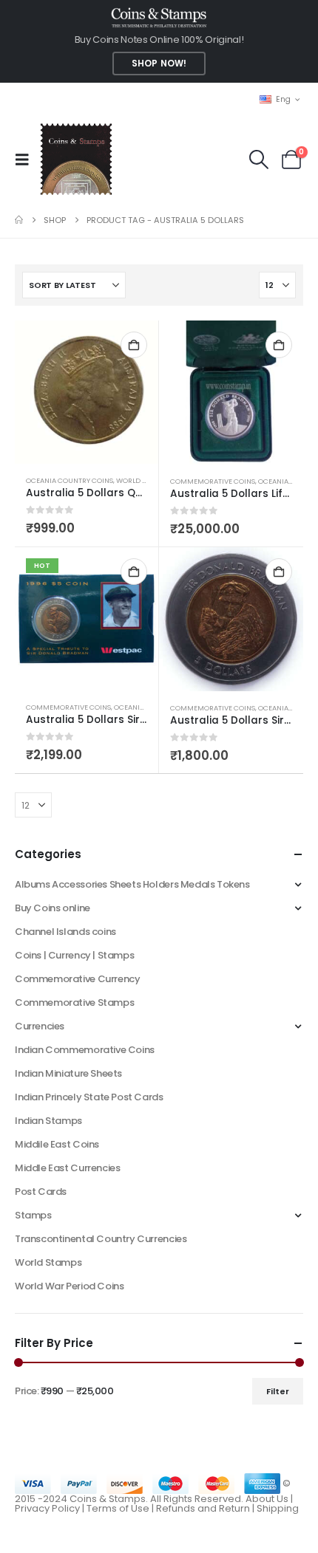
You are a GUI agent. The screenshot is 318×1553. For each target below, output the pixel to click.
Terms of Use (118, 1508)
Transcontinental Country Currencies (100, 1239)
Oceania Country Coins (69, 480)
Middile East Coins (57, 1144)
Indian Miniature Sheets (68, 1073)
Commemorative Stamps (74, 1002)
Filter (277, 1391)
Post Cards (41, 1192)
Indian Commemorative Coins (85, 1050)
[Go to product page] (86, 392)
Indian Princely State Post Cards (89, 1097)
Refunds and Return (203, 1508)
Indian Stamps (48, 1121)
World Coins (139, 480)
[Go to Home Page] (19, 220)
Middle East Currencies (67, 1168)
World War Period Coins (69, 1286)
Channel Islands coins (65, 932)
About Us (267, 1499)
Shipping (278, 1508)
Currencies (39, 1026)
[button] (26, 159)
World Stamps (48, 1262)
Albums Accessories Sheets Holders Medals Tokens (132, 884)
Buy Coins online (52, 908)
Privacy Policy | (51, 1508)
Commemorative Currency (77, 979)
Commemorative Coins (212, 481)
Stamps (33, 1215)
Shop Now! (159, 63)
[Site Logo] (75, 159)
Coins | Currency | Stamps (74, 955)
